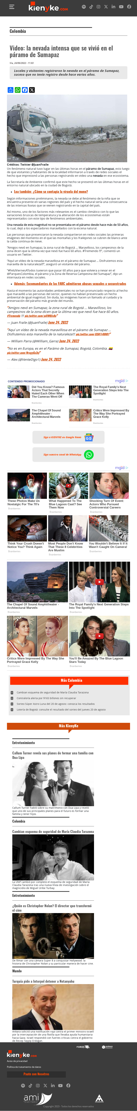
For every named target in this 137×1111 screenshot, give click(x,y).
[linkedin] (113, 7)
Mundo (17, 971)
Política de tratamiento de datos (24, 1067)
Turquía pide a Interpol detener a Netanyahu (43, 981)
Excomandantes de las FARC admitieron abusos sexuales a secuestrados (70, 284)
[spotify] (84, 7)
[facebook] (129, 7)
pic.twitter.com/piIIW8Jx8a (40, 316)
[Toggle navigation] (12, 6)
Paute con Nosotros (36, 1074)
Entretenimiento (23, 743)
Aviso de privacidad (17, 1061)
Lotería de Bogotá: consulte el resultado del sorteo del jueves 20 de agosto (61, 709)
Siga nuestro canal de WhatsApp (63, 454)
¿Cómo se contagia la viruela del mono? (51, 192)
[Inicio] (48, 7)
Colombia (18, 31)
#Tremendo (13, 316)
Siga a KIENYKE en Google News (63, 437)
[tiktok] (91, 7)
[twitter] (106, 7)
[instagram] (98, 7)
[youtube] (121, 7)
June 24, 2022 (58, 322)
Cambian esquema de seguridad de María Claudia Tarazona (53, 692)
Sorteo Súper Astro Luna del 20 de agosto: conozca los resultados (56, 704)
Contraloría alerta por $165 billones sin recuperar (46, 698)
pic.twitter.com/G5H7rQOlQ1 (92, 334)
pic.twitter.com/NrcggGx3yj (23, 353)
